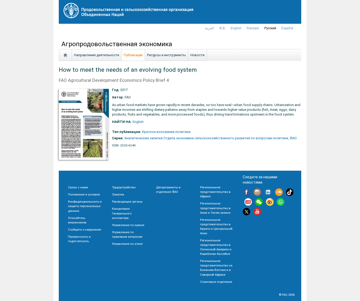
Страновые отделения (216, 282)
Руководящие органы (127, 201)
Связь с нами (78, 187)
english (236, 28)
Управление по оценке (128, 225)
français (253, 28)
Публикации (133, 55)
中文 (222, 28)
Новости (197, 55)
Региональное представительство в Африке (215, 191)
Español (287, 28)
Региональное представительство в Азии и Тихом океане (215, 208)
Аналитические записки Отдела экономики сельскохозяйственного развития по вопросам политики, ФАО (210, 138)
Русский (270, 28)
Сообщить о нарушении (84, 229)
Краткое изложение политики (166, 132)
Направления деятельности (96, 55)
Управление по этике (127, 244)
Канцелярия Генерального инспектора (122, 213)
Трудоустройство (123, 187)
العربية (209, 28)
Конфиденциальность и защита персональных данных (85, 206)
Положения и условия (84, 194)
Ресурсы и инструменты (166, 55)
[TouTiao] (248, 203)
